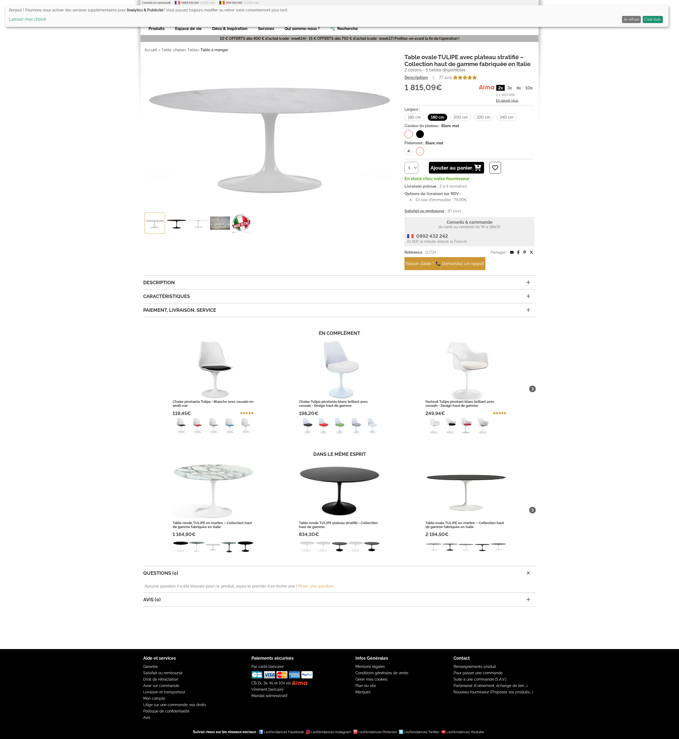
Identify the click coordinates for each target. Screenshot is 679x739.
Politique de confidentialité (166, 711)
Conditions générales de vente (381, 673)
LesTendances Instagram (331, 732)
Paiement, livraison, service (179, 310)
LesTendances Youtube (465, 732)
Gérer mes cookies (371, 679)
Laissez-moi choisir (27, 19)
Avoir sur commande (161, 686)
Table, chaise (173, 50)
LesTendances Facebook (284, 732)
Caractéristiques (166, 296)
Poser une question (316, 586)
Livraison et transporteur (164, 692)
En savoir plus (507, 100)
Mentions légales (370, 666)
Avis (146, 717)
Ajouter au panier (451, 168)
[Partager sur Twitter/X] (531, 252)
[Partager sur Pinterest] (524, 252)
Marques (363, 692)
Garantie (150, 666)
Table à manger (214, 50)
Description (416, 77)
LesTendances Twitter (421, 732)
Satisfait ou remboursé (162, 673)
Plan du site (365, 686)
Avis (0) (152, 599)
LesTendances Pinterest (377, 732)
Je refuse (631, 19)
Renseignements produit (475, 666)
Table (192, 50)
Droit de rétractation (160, 679)
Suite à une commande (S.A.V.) (480, 679)
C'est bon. (652, 19)
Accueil (151, 50)
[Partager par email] (512, 252)
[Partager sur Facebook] (518, 252)
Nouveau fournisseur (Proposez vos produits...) (493, 692)
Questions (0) (160, 573)
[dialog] (336, 16)
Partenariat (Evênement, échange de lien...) (491, 686)
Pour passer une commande (478, 673)
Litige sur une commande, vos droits (174, 705)
